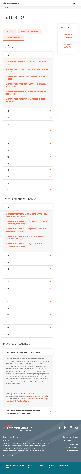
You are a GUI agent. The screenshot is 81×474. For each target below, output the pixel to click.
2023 (7, 124)
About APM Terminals (71, 441)
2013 (7, 334)
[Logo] (10, 3)
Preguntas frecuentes (13, 38)
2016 (7, 170)
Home (6, 7)
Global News (74, 444)
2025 (7, 111)
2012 (7, 190)
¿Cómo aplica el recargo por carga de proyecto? (23, 352)
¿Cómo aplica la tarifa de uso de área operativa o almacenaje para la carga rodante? (23, 411)
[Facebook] (60, 427)
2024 (7, 117)
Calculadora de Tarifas (67, 45)
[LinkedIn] (65, 427)
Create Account (8, 456)
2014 (7, 183)
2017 (7, 163)
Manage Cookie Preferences (63, 466)
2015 (7, 176)
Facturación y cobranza (67, 36)
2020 (7, 144)
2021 (7, 137)
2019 (7, 150)
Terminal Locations (72, 447)
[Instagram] (71, 427)
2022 (7, 131)
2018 (7, 157)
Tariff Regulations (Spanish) (30, 31)
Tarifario (9, 31)
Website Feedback (72, 450)
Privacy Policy (41, 466)
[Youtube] (76, 428)
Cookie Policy (51, 466)
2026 (7, 55)
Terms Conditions (31, 466)
